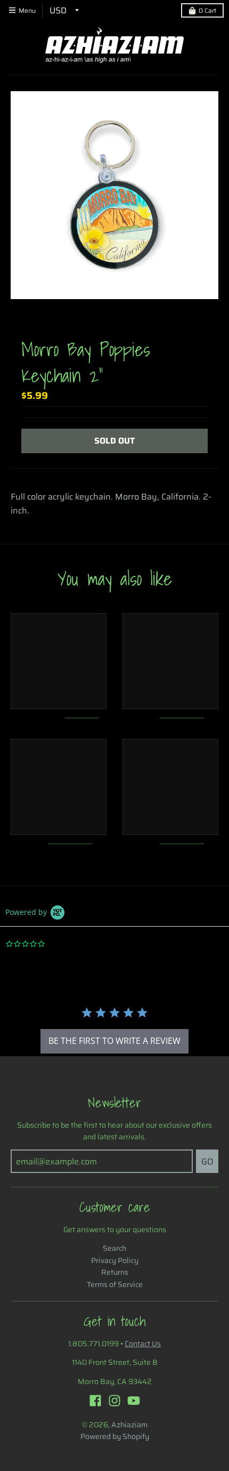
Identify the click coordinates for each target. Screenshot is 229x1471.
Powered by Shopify (114, 1436)
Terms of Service (115, 1284)
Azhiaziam (129, 1424)
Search (114, 1248)
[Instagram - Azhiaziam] (114, 1400)
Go (207, 1161)
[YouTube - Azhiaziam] (133, 1400)
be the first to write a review (114, 1041)
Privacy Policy (114, 1260)
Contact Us (143, 1343)
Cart (207, 10)
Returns (114, 1272)
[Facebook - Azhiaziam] (95, 1400)
